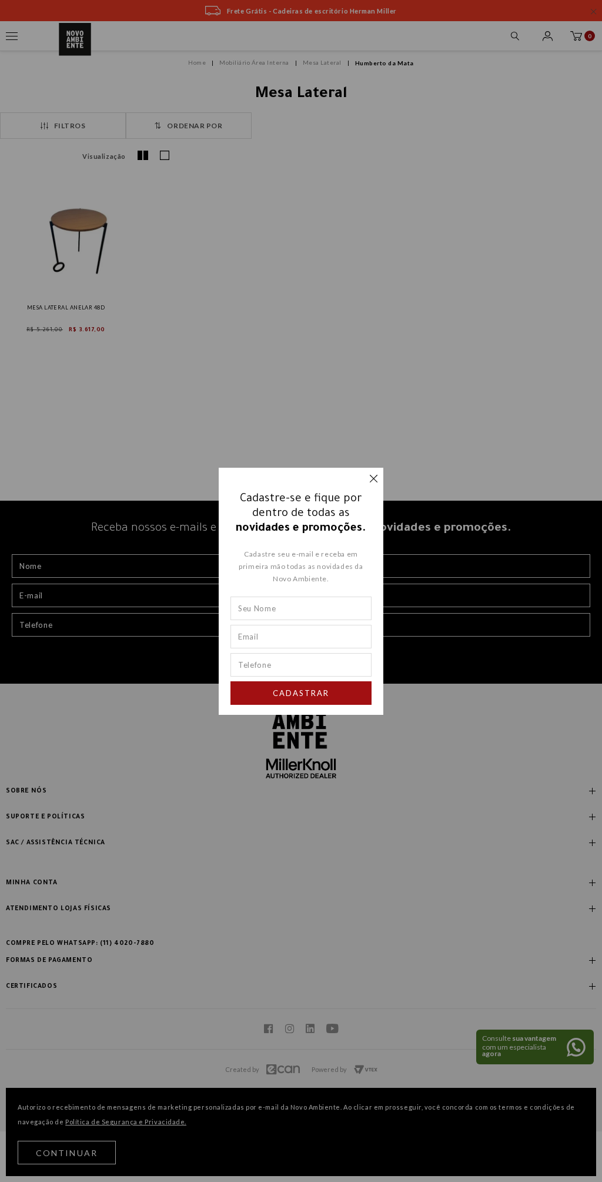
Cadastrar (301, 693)
